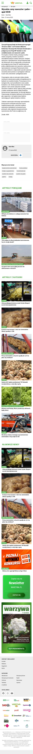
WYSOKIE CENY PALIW (20, 174)
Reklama (4, 663)
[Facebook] (20, 155)
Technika (4, 682)
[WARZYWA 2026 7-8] (16, 624)
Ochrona (4, 680)
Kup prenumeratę (16, 649)
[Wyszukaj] (31, 3)
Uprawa (18, 682)
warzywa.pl (5, 6)
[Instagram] (7, 693)
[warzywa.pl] (16, 3)
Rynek (17, 678)
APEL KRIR (4, 176)
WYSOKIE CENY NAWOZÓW (7, 174)
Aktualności (5, 675)
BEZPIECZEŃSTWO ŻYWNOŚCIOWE (9, 168)
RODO (3, 668)
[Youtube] (12, 693)
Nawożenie (19, 680)
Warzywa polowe (20, 675)
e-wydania (4, 684)
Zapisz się (16, 595)
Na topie (13, 6)
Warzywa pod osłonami (7, 678)
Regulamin (4, 666)
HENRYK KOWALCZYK (21, 171)
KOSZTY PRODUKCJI (23, 168)
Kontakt (4, 661)
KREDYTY (10, 176)
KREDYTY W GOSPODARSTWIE (8, 171)
